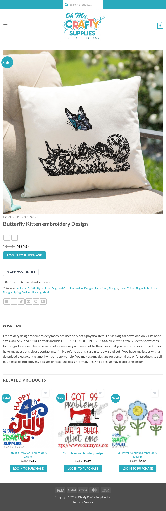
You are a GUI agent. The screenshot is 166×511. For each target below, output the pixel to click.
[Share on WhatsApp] (6, 301)
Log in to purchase (24, 255)
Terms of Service (83, 502)
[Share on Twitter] (21, 301)
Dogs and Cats (60, 288)
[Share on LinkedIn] (43, 301)
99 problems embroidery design (83, 453)
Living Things (127, 288)
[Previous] (3, 434)
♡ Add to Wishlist (20, 272)
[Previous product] (14, 238)
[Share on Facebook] (14, 301)
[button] (5, 26)
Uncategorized (40, 292)
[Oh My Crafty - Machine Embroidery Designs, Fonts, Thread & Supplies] (83, 25)
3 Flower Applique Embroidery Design (137, 454)
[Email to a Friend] (28, 301)
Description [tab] (12, 325)
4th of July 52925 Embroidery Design (28, 454)
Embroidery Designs (82, 288)
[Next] (163, 434)
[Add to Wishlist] (45, 393)
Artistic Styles (36, 288)
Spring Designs (27, 217)
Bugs (48, 288)
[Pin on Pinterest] (36, 301)
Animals (21, 288)
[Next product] (6, 238)
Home (7, 217)
